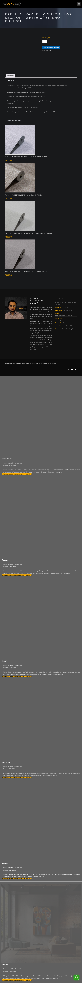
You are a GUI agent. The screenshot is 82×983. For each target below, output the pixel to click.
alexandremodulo (68, 323)
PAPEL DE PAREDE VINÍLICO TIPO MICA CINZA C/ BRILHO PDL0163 (26, 271)
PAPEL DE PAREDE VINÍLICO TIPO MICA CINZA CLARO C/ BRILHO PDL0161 (28, 233)
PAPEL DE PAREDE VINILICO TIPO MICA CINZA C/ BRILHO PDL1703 (26, 157)
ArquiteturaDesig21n (68, 329)
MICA (50, 50)
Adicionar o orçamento (51, 47)
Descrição (10, 75)
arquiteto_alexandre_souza (63, 320)
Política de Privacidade (49, 364)
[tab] (10, 75)
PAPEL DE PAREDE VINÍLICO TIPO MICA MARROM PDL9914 (23, 195)
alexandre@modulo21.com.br (63, 315)
